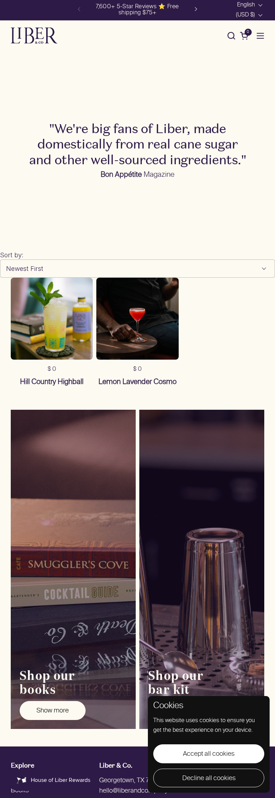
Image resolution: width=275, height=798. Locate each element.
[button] (231, 35)
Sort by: (11, 255)
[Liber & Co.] (34, 36)
